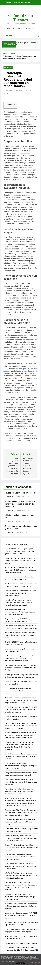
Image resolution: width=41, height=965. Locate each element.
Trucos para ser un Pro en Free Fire (20, 493)
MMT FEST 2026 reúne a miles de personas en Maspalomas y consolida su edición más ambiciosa (21, 906)
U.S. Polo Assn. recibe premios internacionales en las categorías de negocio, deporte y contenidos (21, 765)
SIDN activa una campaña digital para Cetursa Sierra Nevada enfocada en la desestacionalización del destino (21, 658)
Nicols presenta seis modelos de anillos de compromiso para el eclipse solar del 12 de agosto (20, 560)
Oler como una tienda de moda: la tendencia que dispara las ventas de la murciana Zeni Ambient (20, 667)
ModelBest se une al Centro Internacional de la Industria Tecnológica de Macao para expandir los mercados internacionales (21, 735)
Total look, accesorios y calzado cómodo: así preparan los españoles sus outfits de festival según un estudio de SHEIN (21, 700)
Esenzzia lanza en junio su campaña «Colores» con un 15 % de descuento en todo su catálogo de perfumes (21, 838)
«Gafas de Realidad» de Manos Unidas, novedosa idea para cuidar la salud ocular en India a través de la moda (21, 875)
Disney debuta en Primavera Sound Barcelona (21, 943)
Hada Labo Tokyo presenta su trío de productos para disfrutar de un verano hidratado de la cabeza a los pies (18, 602)
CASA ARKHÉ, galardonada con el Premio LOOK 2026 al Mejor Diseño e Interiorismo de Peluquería (21, 847)
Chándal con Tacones (20, 17)
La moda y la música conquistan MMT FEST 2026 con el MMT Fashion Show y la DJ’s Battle (21, 915)
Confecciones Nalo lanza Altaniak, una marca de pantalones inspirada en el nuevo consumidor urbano (21, 593)
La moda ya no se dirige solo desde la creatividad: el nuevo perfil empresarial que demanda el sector (20, 896)
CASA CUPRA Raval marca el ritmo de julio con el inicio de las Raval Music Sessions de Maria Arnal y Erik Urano (21, 725)
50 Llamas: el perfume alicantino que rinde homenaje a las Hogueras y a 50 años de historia (20, 821)
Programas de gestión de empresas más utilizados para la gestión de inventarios (20, 504)
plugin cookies (35, 962)
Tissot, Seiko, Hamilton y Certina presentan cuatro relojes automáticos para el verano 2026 (20, 635)
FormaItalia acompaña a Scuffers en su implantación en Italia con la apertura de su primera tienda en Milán (20, 791)
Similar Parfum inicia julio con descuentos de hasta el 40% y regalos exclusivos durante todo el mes (21, 756)
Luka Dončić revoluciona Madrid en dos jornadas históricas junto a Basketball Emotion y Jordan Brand (21, 866)
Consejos (8, 68)
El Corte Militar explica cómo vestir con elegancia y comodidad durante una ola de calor (20, 690)
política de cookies (21, 960)
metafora (8, 90)
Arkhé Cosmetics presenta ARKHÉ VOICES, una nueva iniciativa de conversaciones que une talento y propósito (21, 709)
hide (14, 104)
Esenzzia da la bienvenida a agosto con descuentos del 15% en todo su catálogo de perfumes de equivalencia (18, 2)
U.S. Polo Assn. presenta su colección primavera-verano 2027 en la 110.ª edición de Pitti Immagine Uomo (21, 856)
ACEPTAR (20, 963)
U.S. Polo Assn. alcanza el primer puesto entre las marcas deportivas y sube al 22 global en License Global (19, 551)
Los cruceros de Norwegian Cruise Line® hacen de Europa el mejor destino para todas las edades (21, 782)
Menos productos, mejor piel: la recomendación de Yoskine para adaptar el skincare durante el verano (20, 611)
